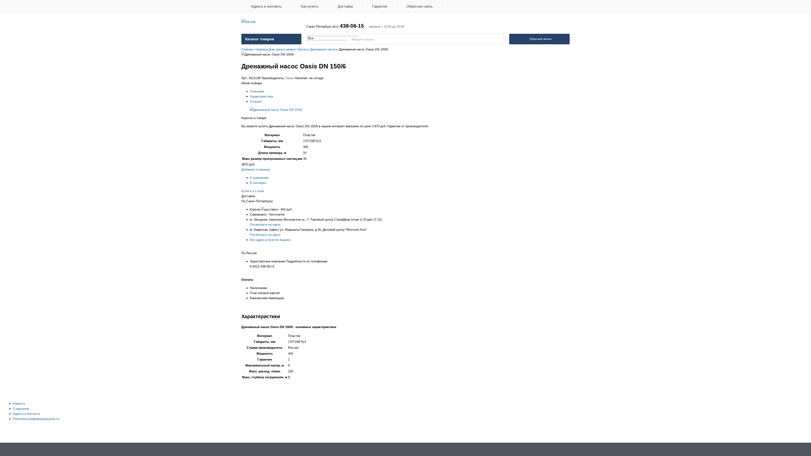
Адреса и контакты (266, 6)
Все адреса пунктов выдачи (270, 240)
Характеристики (261, 96)
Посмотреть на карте (265, 224)
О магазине (21, 408)
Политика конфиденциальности (36, 419)
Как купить (309, 6)
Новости (19, 403)
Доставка (345, 6)
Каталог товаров (259, 39)
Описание (257, 91)
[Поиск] (498, 39)
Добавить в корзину (255, 169)
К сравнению (259, 177)
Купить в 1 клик (252, 191)
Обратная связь (419, 6)
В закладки (258, 183)
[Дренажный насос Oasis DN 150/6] (276, 109)
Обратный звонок (540, 39)
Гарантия (379, 6)
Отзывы (256, 101)
